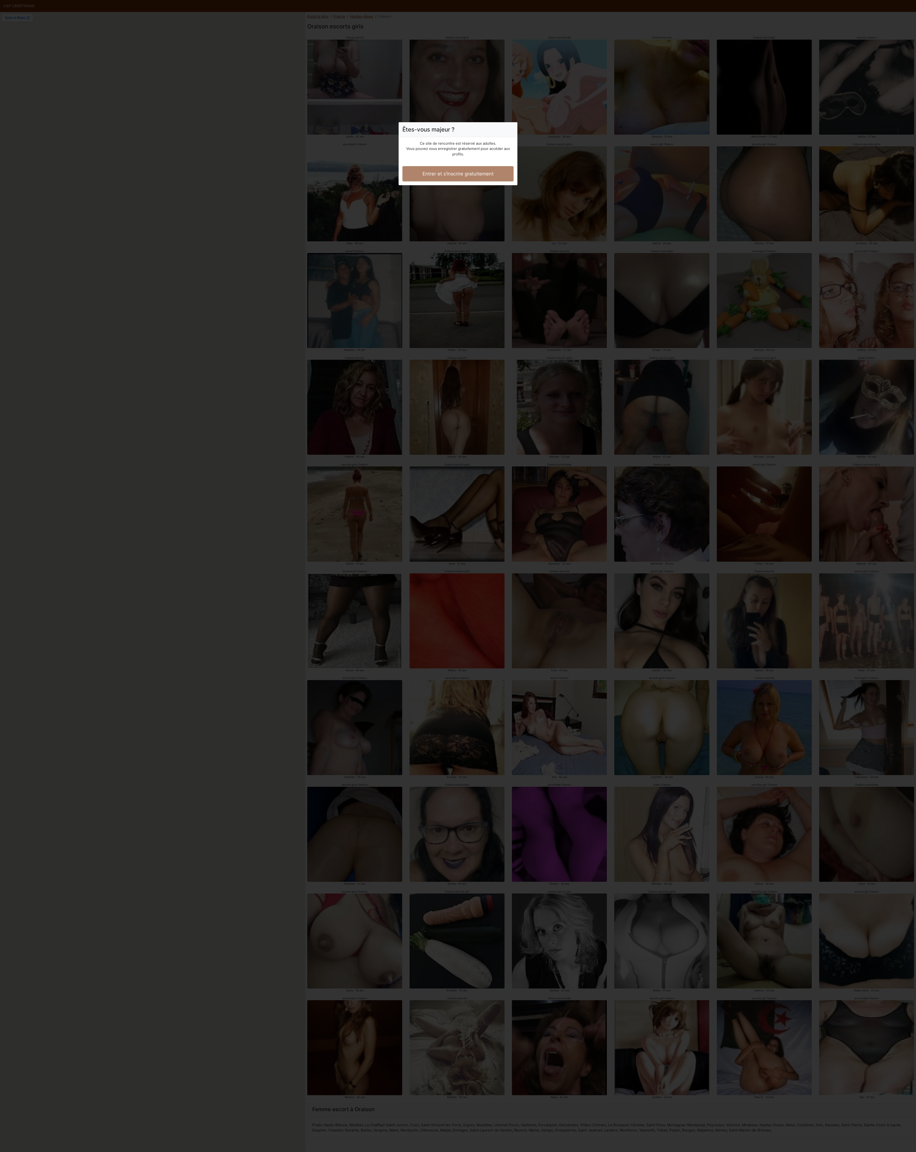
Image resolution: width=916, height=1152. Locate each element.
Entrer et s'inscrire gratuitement (458, 174)
